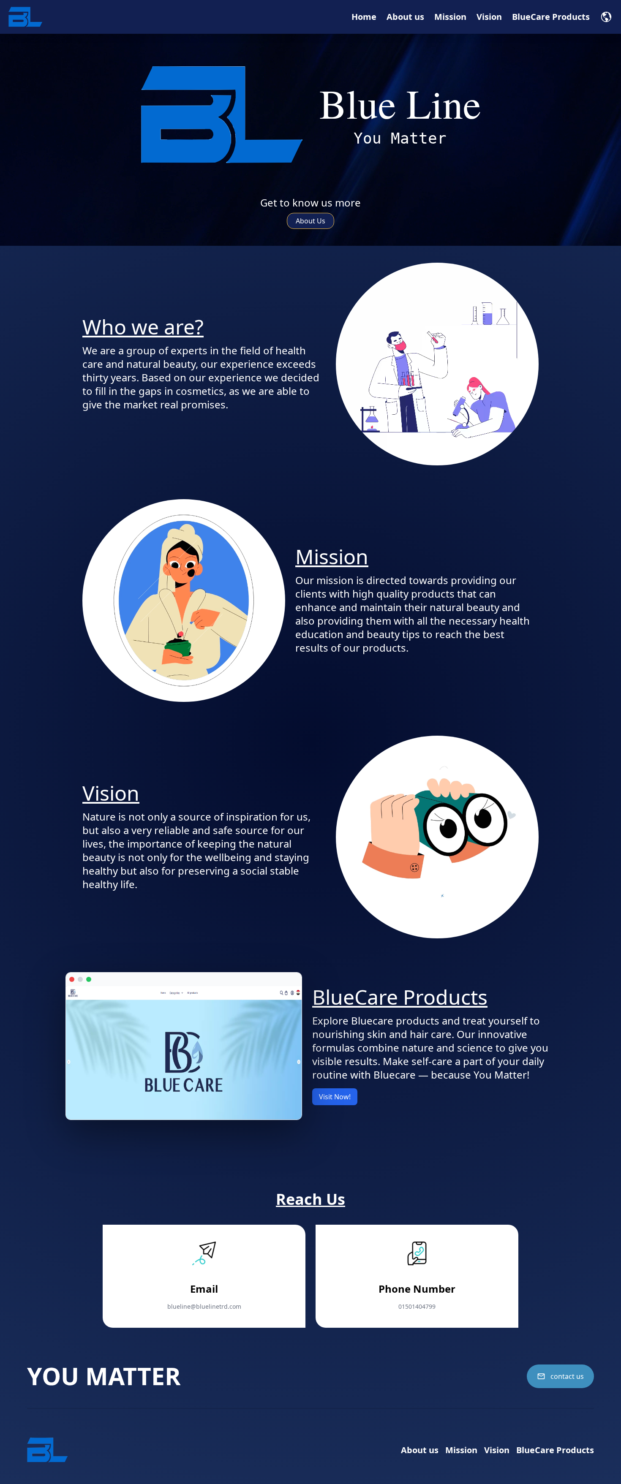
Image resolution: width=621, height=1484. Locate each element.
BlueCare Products (551, 16)
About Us (310, 221)
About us (405, 16)
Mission (450, 16)
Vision (489, 16)
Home (363, 16)
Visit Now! (335, 1096)
